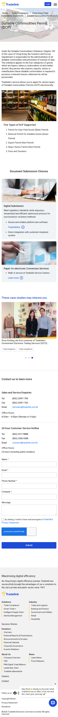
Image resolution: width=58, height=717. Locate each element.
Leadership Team (11, 668)
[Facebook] (15, 693)
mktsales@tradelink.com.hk (25, 407)
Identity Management (13, 616)
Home (5, 13)
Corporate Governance (13, 646)
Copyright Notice (9, 699)
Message (6, 502)
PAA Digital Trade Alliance (15, 664)
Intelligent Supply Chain (14, 612)
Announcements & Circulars (16, 639)
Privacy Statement (10, 703)
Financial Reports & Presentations (18, 636)
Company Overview (12, 658)
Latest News (36, 658)
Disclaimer (6, 707)
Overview (8, 632)
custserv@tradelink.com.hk (25, 442)
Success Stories (9, 624)
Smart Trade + (10, 609)
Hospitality (35, 619)
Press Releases (37, 661)
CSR (5, 661)
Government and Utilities (41, 612)
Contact (5, 681)
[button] (48, 4)
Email (4, 470)
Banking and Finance (40, 609)
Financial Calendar (11, 642)
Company (6, 491)
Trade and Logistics (39, 605)
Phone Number (9, 481)
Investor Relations (11, 649)
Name (5, 459)
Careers (5, 676)
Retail (33, 616)
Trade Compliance (20, 13)
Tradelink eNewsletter (13, 671)
